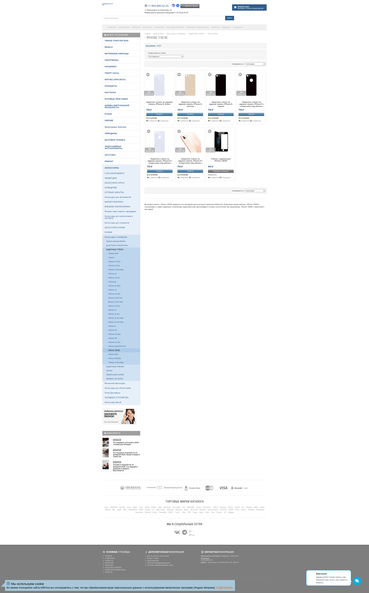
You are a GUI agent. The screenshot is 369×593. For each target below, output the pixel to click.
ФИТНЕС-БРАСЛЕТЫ (115, 79)
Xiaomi (219, 512)
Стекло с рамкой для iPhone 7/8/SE (221, 160)
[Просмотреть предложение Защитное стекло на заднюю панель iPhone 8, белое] (159, 84)
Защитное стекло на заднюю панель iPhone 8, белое (159, 103)
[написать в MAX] (174, 5)
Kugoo (147, 510)
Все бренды (151, 46)
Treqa (195, 512)
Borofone (167, 507)
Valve (201, 512)
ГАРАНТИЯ (158, 27)
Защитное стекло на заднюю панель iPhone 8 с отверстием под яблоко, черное (251, 104)
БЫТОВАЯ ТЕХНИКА (115, 140)
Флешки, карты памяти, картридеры (120, 211)
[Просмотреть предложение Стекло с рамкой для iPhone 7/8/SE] (221, 141)
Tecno (177, 512)
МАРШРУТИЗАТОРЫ (114, 202)
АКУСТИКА (110, 155)
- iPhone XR (112, 338)
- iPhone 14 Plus (114, 262)
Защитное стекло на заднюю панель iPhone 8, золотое (190, 104)
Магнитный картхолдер (115, 383)
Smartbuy (162, 512)
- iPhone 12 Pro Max (116, 322)
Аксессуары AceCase (115, 127)
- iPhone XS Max (114, 334)
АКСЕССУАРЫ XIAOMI (115, 227)
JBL (113, 510)
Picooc (243, 510)
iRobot (107, 510)
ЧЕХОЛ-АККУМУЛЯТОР (115, 241)
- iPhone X (112, 326)
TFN (189, 512)
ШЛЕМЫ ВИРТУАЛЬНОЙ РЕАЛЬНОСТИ (117, 106)
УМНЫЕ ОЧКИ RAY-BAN (116, 40)
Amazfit (122, 507)
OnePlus (223, 510)
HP (243, 507)
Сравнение (237, 27)
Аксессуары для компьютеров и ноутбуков (119, 217)
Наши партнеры (153, 560)
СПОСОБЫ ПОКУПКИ (175, 27)
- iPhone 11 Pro (114, 314)
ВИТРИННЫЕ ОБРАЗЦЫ (117, 53)
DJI (183, 507)
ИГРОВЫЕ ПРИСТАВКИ (116, 99)
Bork (160, 507)
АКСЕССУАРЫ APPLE (114, 183)
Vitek (207, 512)
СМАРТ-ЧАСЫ (112, 73)
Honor (237, 507)
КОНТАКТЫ (147, 27)
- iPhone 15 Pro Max (116, 362)
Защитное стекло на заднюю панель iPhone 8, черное (221, 104)
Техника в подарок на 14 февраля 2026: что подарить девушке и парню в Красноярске (125, 468)
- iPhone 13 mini (114, 294)
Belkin (153, 507)
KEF (125, 510)
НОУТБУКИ (110, 92)
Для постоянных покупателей (158, 556)
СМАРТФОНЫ (111, 60)
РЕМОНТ (109, 161)
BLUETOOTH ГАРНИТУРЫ (117, 245)
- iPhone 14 (112, 290)
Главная (147, 34)
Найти (229, 18)
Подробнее (224, 587)
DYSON (108, 114)
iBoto (256, 507)
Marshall (170, 510)
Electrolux (207, 507)
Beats (147, 507)
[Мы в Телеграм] (184, 532)
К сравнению (164, 121)
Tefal (184, 512)
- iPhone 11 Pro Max (115, 318)
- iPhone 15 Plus (114, 286)
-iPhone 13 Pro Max (115, 302)
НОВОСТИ (136, 27)
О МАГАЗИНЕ (123, 27)
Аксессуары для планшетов (117, 223)
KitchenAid (132, 510)
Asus (141, 507)
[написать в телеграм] (178, 5)
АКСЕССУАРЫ (158, 34)
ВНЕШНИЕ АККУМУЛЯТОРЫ (117, 207)
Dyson (198, 507)
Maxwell (179, 510)
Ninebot (202, 510)
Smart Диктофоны (112, 393)
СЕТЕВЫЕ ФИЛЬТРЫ (114, 192)
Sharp (154, 512)
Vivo (212, 512)
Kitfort (141, 510)
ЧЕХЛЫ (109, 371)
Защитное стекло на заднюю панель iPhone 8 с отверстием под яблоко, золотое (190, 161)
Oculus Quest (213, 510)
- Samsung (112, 282)
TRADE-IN (215, 27)
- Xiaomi (111, 258)
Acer (106, 507)
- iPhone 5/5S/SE (114, 358)
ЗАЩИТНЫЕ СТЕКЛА (196, 34)
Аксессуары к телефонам (176, 34)
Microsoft (194, 510)
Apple (159, 46)
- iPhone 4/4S (113, 254)
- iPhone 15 (112, 274)
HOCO (230, 507)
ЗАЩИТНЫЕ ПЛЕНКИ (115, 367)
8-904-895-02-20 (207, 560)
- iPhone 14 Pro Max (116, 270)
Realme (251, 510)
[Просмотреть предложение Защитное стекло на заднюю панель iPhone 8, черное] (221, 84)
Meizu (186, 510)
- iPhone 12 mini (114, 342)
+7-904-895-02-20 (158, 5)
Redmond (260, 510)
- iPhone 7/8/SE (212, 34)
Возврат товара (153, 558)
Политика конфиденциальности (158, 563)
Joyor (119, 510)
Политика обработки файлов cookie (160, 565)
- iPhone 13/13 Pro (115, 298)
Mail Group (160, 510)
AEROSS (113, 507)
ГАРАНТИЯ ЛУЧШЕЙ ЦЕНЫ (197, 27)
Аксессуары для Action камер (118, 388)
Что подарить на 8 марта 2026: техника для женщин (126, 443)
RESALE (109, 47)
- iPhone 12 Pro (114, 306)
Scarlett (147, 512)
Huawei (249, 507)
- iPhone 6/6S (113, 354)
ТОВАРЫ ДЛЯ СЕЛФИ (115, 375)
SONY (170, 512)
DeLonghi (176, 507)
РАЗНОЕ (108, 232)
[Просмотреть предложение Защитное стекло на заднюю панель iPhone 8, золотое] (190, 84)
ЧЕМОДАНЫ (111, 133)
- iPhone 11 (112, 310)
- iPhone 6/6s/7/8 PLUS (117, 346)
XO (225, 512)
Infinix (262, 507)
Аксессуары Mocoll (113, 402)
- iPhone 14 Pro (114, 266)
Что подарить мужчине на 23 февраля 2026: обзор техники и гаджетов (126, 455)
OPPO (231, 510)
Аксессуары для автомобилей (118, 197)
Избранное (226, 27)
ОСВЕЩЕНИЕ (111, 188)
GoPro (215, 507)
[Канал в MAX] (192, 532)
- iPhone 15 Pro (114, 278)
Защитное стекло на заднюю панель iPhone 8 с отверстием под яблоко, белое (159, 161)
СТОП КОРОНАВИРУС (115, 173)
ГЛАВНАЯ (112, 27)
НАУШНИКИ (110, 66)
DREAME (109, 120)
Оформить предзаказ (221, 171)
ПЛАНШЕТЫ (111, 86)
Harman (223, 507)
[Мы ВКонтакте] (177, 532)
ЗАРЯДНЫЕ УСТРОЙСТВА (117, 397)
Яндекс (231, 512)
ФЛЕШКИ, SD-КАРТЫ (114, 379)
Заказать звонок (191, 6)
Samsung (139, 512)
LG (153, 510)
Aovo (129, 507)
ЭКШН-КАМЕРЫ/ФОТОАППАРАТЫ (113, 147)
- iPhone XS (112, 330)
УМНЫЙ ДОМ (111, 178)
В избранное (152, 121)
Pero (237, 510)
